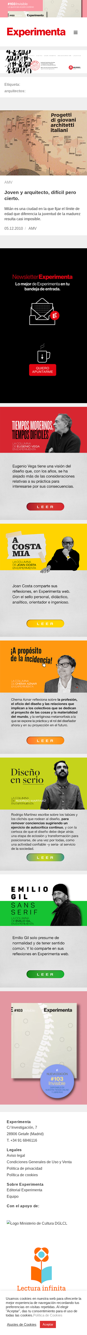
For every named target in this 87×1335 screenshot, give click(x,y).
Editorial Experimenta (24, 1190)
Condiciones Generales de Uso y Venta (39, 1162)
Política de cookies (22, 1175)
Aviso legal (16, 1155)
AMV (8, 182)
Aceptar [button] (48, 1324)
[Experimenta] (36, 32)
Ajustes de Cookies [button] (21, 1324)
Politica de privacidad (24, 1168)
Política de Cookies (47, 1315)
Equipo (13, 1196)
